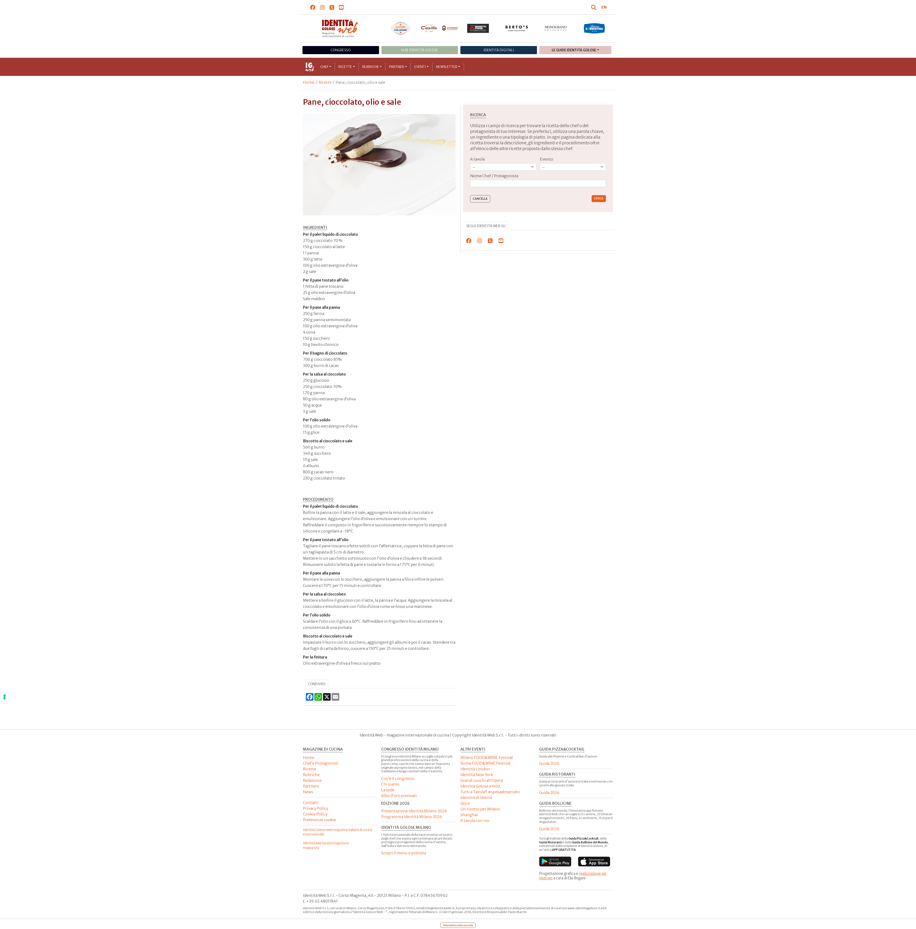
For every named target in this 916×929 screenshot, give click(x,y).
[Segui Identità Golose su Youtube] (341, 7)
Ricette (345, 67)
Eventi (420, 67)
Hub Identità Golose (419, 50)
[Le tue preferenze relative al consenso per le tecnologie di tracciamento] (4, 696)
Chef (324, 67)
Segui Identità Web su (485, 226)
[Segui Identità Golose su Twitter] (332, 7)
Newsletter (446, 67)
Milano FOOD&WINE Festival (486, 757)
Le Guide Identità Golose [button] (574, 50)
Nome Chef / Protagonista (494, 175)
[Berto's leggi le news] (516, 28)
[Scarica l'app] (555, 861)
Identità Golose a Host (480, 786)
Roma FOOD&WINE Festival (485, 763)
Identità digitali (499, 50)
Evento (546, 159)
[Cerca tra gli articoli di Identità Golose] (594, 7)
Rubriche (370, 67)
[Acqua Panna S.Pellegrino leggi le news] (400, 28)
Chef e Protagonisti (320, 763)
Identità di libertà (476, 797)
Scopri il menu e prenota (403, 853)
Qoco (465, 803)
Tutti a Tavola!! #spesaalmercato (490, 791)
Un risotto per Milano (480, 809)
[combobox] (538, 183)
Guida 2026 (549, 763)
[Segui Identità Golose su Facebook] (313, 7)
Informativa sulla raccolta (458, 925)
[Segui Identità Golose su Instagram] (322, 7)
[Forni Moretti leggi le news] (478, 28)
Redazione (312, 780)
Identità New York (476, 774)
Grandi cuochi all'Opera (481, 780)
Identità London (475, 769)
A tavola (477, 159)
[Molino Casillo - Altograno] (439, 28)
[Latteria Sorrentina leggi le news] (594, 28)
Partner (396, 67)
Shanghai (469, 814)
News (308, 791)
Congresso (341, 50)
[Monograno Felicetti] (555, 28)
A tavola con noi (474, 820)
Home (308, 82)
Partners (311, 786)
